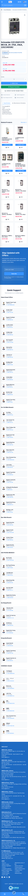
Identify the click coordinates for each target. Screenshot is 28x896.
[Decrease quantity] (2, 79)
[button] (14, 26)
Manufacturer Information (20, 103)
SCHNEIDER (5, 52)
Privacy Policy (8, 277)
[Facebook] (2, 877)
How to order (5, 874)
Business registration (6, 865)
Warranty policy (18, 873)
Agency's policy (5, 864)
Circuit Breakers (7, 9)
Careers (4, 867)
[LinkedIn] (9, 877)
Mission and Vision (19, 865)
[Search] (25, 5)
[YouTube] (4, 877)
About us (4, 862)
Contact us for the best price (14, 90)
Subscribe (14, 273)
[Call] (14, 894)
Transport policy (18, 870)
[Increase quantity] (25, 79)
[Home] (1, 9)
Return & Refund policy (20, 868)
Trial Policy (17, 871)
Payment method (18, 867)
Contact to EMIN (5, 871)
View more (23, 122)
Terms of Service (20, 276)
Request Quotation (15, 87)
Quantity (2, 76)
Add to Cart (15, 83)
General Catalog (5, 873)
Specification (7, 103)
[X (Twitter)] (7, 877)
